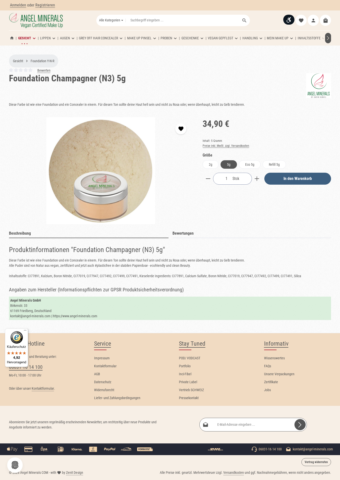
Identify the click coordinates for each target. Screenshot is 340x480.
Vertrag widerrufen (316, 462)
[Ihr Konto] (313, 20)
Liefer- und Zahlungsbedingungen (117, 398)
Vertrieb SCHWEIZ (191, 390)
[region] (101, 170)
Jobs (267, 390)
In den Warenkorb (297, 178)
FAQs (267, 366)
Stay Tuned (192, 343)
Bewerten (44, 70)
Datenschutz (102, 382)
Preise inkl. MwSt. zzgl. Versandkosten (226, 146)
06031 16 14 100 (26, 367)
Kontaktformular (43, 388)
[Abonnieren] (300, 424)
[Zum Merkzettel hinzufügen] (180, 128)
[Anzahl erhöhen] (257, 179)
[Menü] (25, 331)
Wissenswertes (274, 358)
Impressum (102, 358)
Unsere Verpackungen (279, 374)
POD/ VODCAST (189, 358)
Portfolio (185, 366)
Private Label (188, 382)
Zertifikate (271, 382)
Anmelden (18, 5)
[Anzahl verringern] (208, 179)
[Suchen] (244, 20)
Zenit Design (74, 473)
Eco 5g (249, 164)
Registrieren (45, 5)
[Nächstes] (328, 38)
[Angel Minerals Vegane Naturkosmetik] (12, 38)
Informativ (276, 343)
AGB (97, 374)
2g (210, 164)
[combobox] (182, 20)
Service (102, 343)
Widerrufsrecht (104, 390)
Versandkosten (233, 473)
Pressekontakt (189, 398)
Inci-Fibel (185, 374)
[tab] (89, 233)
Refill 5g (274, 164)
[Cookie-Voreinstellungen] (14, 465)
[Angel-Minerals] (318, 85)
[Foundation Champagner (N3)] (100, 170)
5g (228, 164)
